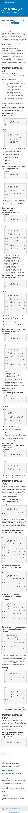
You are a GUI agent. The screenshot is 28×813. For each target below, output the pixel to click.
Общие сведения (5, 787)
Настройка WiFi (5, 778)
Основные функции (6, 795)
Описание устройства (8, 809)
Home (10, 808)
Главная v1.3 (16, 808)
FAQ (2, 762)
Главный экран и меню (7, 770)
